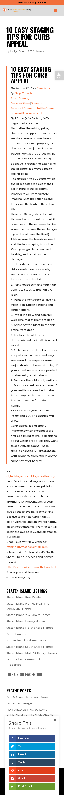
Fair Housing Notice (32, 2)
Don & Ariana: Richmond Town (27, 697)
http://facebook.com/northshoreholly (32, 567)
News (40, 51)
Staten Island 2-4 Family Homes (28, 615)
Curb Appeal (44, 88)
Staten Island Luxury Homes (26, 621)
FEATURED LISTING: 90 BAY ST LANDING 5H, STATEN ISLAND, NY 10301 (29, 714)
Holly (13, 51)
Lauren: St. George (19, 703)
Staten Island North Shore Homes (29, 627)
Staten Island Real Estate (23, 597)
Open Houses (16, 634)
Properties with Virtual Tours (26, 640)
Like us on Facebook (24, 674)
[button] (59, 75)
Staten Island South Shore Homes (29, 646)
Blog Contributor (26, 93)
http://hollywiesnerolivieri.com (27, 547)
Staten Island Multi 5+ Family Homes (31, 653)
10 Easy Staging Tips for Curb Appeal (31, 75)
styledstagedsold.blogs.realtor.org (30, 476)
